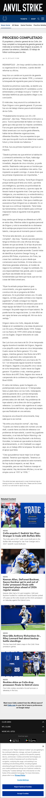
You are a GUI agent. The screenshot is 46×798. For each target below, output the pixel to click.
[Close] (43, 746)
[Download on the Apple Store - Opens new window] (14, 741)
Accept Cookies (23, 793)
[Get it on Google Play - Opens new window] (30, 742)
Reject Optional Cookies (23, 787)
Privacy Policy (20, 775)
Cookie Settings (23, 780)
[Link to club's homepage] (5, 18)
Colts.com (12, 705)
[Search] (38, 18)
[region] (23, 770)
